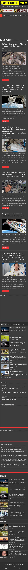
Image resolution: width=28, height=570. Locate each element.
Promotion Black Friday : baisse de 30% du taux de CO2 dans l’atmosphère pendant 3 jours (17, 539)
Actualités (5, 50)
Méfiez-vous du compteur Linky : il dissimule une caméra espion (17, 488)
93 (17, 369)
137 (17, 346)
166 (17, 339)
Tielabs (22, 564)
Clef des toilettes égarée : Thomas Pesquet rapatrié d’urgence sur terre (14, 46)
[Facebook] (13, 566)
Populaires (3, 324)
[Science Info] (14, 3)
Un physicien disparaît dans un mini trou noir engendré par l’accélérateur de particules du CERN (17, 344)
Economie (13, 261)
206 (9, 333)
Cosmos (9, 50)
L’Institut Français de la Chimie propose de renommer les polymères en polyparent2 (17, 546)
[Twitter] (14, 566)
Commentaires (16, 324)
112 (11, 362)
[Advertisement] (14, 27)
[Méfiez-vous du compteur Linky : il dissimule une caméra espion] (5, 338)
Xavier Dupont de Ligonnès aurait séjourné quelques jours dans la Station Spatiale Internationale (14, 174)
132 (18, 353)
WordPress (11, 564)
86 (10, 377)
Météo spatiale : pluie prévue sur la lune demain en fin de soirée (17, 525)
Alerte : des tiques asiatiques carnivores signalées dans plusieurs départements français (18, 366)
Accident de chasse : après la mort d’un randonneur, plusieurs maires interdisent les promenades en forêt (18, 351)
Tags (23, 324)
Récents (10, 324)
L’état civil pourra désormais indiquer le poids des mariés (16, 532)
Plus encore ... (5, 79)
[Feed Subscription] (27, 40)
